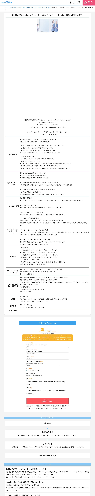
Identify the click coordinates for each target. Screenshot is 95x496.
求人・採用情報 (26, 7)
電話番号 (30, 356)
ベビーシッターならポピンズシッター (13, 7)
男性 (33, 370)
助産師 (40, 381)
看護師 (45, 381)
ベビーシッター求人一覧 (37, 7)
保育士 (29, 381)
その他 (37, 370)
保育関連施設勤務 (36, 390)
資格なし (30, 384)
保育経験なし (31, 393)
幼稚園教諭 (34, 381)
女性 (28, 370)
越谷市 (49, 7)
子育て (29, 390)
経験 (29, 387)
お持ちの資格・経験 (31, 373)
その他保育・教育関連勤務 (59, 390)
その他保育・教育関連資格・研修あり (57, 381)
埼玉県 (45, 7)
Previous (36, 68)
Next (58, 68)
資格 (29, 378)
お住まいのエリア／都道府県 (34, 361)
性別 (29, 368)
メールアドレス (31, 349)
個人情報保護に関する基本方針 (38, 408)
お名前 (29, 342)
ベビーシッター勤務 (46, 390)
